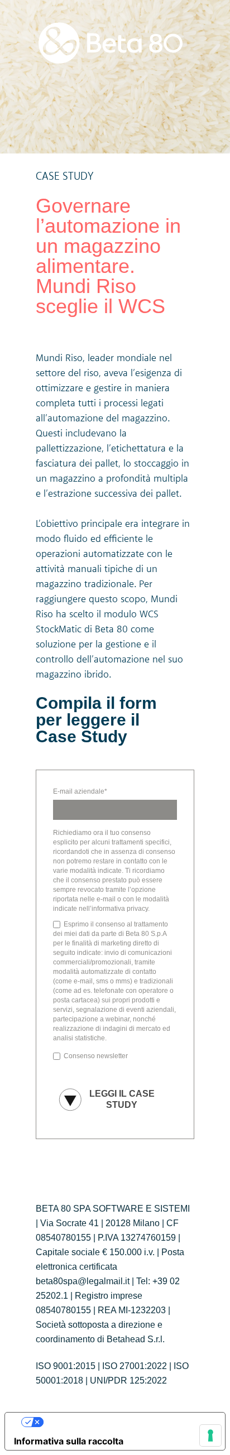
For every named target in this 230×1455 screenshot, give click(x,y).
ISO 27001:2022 (134, 1366)
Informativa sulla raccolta (68, 1441)
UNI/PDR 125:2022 (128, 1380)
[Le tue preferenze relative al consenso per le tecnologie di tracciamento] (210, 1435)
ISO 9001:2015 (65, 1366)
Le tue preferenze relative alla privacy (126, 1422)
